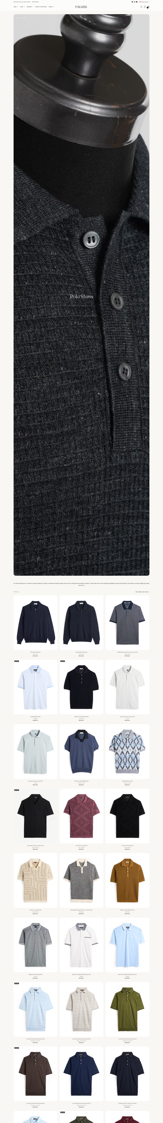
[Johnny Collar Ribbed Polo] (81, 751)
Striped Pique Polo (35, 716)
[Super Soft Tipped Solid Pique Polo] (81, 945)
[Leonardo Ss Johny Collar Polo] (35, 816)
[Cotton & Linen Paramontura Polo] (35, 1009)
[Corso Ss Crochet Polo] (81, 816)
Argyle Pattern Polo (127, 781)
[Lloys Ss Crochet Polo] (35, 880)
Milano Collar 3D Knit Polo (81, 716)
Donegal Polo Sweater (81, 652)
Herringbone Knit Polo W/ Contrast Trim (81, 910)
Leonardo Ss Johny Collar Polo (35, 845)
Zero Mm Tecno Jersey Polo (127, 716)
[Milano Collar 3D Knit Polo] (81, 687)
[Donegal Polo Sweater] (81, 622)
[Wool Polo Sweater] (35, 622)
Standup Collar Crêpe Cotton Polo (127, 1103)
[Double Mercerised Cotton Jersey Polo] (127, 622)
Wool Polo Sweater (35, 652)
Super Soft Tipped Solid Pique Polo (81, 974)
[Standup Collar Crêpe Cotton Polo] (127, 1073)
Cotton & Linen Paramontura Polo (35, 1039)
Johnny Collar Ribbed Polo (81, 781)
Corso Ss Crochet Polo (81, 845)
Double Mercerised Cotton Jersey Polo (127, 652)
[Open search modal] (141, 6)
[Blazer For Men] (81, 6)
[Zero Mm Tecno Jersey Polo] (127, 687)
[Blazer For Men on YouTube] (136, 2)
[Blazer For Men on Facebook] (132, 2)
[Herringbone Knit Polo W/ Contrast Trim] (81, 880)
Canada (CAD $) (144, 2)
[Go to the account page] (145, 6)
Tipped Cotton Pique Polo (35, 974)
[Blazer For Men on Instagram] (134, 2)
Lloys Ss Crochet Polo (35, 910)
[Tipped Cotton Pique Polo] (35, 945)
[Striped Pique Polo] (35, 687)
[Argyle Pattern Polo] (127, 751)
